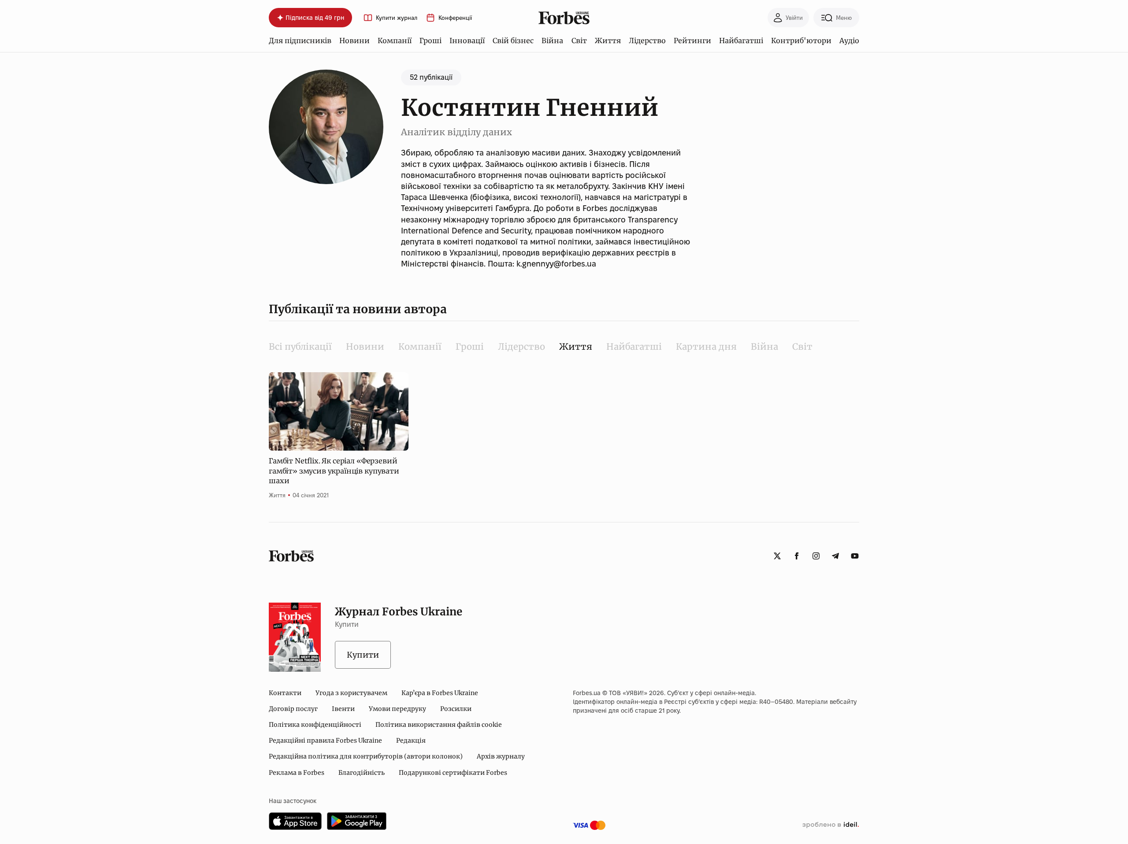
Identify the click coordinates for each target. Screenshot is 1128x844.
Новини (354, 40)
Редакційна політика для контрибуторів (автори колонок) (366, 756)
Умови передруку (397, 709)
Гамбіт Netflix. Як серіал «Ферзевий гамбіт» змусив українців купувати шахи (334, 470)
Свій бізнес (513, 40)
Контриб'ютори (801, 40)
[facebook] (796, 556)
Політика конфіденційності (315, 725)
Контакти (285, 693)
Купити (363, 655)
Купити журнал (396, 18)
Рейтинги (692, 40)
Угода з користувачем (351, 693)
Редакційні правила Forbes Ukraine (325, 740)
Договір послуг (293, 709)
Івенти (343, 709)
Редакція (411, 740)
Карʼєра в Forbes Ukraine (439, 693)
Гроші (430, 40)
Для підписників (300, 40)
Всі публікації (300, 346)
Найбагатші (741, 40)
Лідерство (647, 40)
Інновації (467, 40)
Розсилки (455, 709)
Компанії (395, 40)
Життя (608, 40)
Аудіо (849, 40)
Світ (579, 40)
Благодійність (361, 773)
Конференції (455, 18)
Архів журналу (501, 756)
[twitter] (777, 556)
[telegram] (835, 556)
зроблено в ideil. (830, 825)
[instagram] (816, 556)
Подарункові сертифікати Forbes (453, 773)
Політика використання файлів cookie (438, 725)
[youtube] (855, 556)
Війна (552, 40)
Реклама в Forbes (296, 773)
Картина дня (706, 346)
